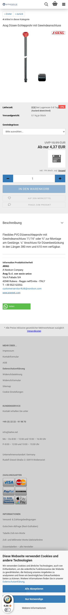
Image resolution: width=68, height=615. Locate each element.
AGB (5, 362)
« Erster (8, 14)
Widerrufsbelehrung (12, 374)
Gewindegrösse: (11, 124)
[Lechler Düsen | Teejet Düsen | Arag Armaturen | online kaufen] (8, 4)
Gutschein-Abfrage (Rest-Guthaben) (20, 526)
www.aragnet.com (11, 292)
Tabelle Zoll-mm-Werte (14, 533)
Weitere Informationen (34, 608)
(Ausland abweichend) (41, 111)
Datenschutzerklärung (13, 581)
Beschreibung (12, 223)
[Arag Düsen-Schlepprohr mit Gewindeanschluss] (34, 56)
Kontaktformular (11, 356)
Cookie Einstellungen (13, 392)
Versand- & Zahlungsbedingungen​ (19, 519)
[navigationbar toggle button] (63, 4)
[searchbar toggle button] (46, 4)
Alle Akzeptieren (34, 588)
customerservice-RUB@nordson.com (22, 288)
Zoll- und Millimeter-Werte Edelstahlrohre (23, 539)
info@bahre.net (10, 432)
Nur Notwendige (34, 599)
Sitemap (7, 386)
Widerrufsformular (12, 380)
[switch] (8, 610)
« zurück (19, 14)
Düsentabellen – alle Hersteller (18, 546)
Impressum (8, 350)
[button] (8, 178)
